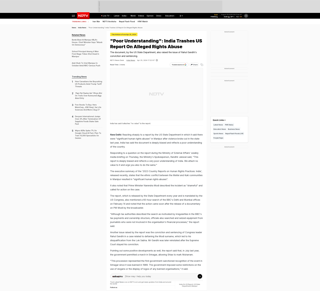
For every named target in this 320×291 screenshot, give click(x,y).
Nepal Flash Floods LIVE (234, 133)
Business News (234, 129)
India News (130, 60)
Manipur (194, 286)
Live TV (106, 16)
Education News (220, 129)
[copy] (202, 64)
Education (169, 16)
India (124, 16)
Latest (116, 16)
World (133, 16)
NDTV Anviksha (109, 21)
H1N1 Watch (143, 21)
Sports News (218, 133)
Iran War (96, 21)
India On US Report (186, 284)
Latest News (218, 125)
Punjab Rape (218, 138)
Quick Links (218, 120)
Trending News (79, 76)
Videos (141, 16)
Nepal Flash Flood (127, 21)
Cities (158, 16)
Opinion (150, 16)
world (115, 284)
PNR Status (229, 125)
